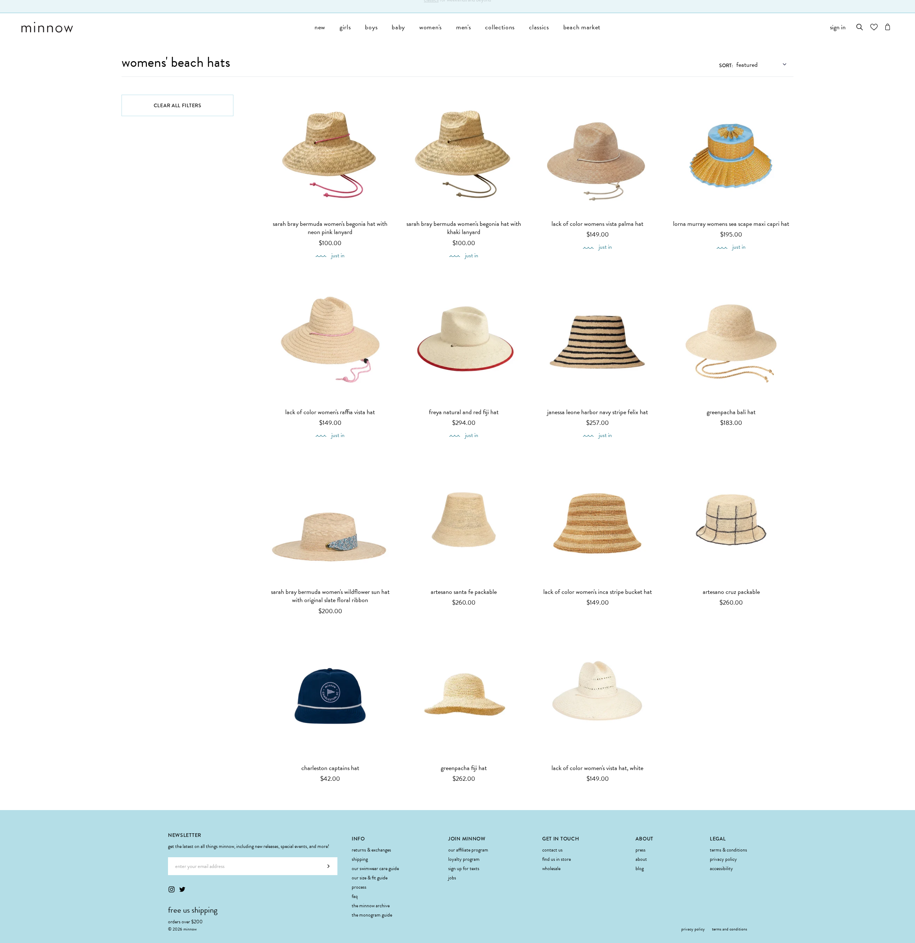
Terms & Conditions (728, 850)
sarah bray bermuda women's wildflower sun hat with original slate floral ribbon (330, 595)
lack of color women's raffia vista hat (330, 412)
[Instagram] (171, 889)
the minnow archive (371, 905)
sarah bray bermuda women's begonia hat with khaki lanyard (463, 227)
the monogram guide (372, 915)
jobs (452, 878)
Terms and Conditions (729, 929)
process (359, 887)
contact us (552, 850)
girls (345, 27)
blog (639, 868)
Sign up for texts (463, 868)
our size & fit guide (369, 878)
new (320, 27)
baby (398, 27)
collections (500, 27)
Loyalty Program (464, 859)
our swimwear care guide (375, 868)
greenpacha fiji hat (464, 768)
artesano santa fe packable (464, 591)
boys (371, 27)
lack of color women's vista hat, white (597, 768)
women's (430, 27)
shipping (360, 859)
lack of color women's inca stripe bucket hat (597, 591)
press (640, 850)
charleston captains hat (330, 768)
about (641, 859)
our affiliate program (468, 850)
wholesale (551, 868)
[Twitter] (182, 889)
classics (431, 6)
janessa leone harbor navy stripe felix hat (597, 412)
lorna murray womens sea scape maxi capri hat (731, 223)
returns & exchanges (371, 850)
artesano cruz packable (731, 591)
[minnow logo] (164, 27)
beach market (581, 27)
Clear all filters (178, 105)
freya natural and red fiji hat (464, 412)
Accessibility (721, 868)
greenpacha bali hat (731, 412)
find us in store (556, 859)
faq (355, 896)
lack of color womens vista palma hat (597, 223)
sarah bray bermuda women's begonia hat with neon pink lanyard (330, 227)
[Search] (860, 27)
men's (463, 27)
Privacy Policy (723, 859)
